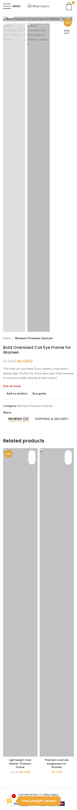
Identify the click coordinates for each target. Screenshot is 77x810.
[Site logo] (38, 6)
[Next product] (71, 338)
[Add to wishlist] (32, 453)
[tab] (18, 419)
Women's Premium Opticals (34, 338)
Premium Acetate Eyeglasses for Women (57, 763)
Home (7, 338)
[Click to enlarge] (10, 13)
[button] (7, 19)
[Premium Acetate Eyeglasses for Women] (57, 602)
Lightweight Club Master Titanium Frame (20, 763)
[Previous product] (61, 338)
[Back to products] (66, 338)
